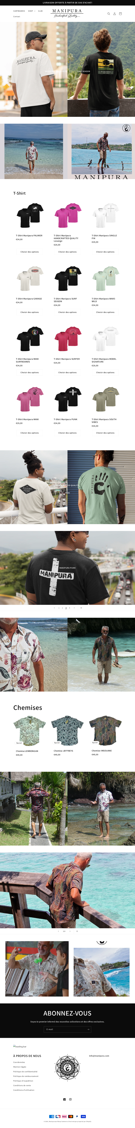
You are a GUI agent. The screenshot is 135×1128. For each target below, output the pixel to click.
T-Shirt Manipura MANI (27, 419)
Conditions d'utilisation (23, 1090)
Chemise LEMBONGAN (27, 751)
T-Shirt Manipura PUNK (65, 419)
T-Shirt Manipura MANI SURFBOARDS (27, 360)
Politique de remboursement (25, 1076)
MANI (67, 493)
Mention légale (19, 1067)
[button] (31, 11)
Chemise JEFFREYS (63, 750)
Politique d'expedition (23, 1081)
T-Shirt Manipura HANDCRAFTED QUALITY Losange (66, 238)
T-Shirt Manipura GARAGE (29, 298)
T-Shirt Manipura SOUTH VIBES (104, 421)
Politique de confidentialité (25, 1071)
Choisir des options (30, 252)
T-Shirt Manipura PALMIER (29, 235)
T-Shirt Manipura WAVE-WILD (104, 300)
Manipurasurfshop (55, 1121)
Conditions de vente (22, 1085)
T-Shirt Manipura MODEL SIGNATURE (104, 360)
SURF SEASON (83, 71)
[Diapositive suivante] (74, 608)
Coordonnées (19, 1062)
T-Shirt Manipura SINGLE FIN (104, 237)
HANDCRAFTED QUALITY (56, 71)
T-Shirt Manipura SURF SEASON (65, 300)
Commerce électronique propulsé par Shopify (76, 1121)
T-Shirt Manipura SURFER (67, 359)
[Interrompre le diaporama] (81, 608)
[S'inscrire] (88, 1029)
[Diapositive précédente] (54, 608)
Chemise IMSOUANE (102, 750)
